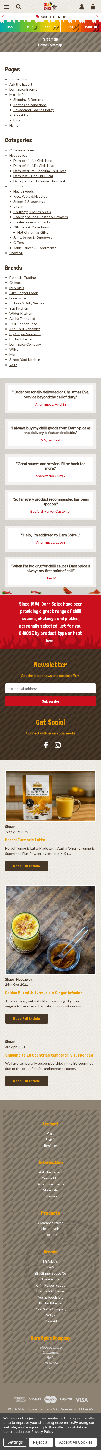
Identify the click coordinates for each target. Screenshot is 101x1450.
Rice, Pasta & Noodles (30, 196)
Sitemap (50, 1196)
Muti (12, 354)
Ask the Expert (20, 84)
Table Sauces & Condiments (34, 248)
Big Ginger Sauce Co (25, 334)
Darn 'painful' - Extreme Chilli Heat (39, 181)
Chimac (15, 283)
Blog (16, 120)
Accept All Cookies (76, 1442)
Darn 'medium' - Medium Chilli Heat (39, 171)
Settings (15, 1442)
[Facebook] (45, 745)
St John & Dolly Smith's (26, 303)
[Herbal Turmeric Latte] (50, 796)
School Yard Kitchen (24, 359)
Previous (3, 16)
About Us (20, 115)
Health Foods (23, 191)
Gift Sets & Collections (31, 227)
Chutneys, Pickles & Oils (32, 212)
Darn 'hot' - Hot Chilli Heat (33, 176)
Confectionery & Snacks (31, 222)
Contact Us (18, 79)
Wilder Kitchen (20, 313)
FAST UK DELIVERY (53, 17)
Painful (91, 27)
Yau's (13, 365)
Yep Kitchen (18, 308)
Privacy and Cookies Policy (33, 110)
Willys (13, 349)
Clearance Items (22, 150)
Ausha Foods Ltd (22, 318)
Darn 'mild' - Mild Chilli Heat (34, 165)
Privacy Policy (42, 1431)
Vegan (18, 207)
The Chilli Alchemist (24, 329)
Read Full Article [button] (26, 866)
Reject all (41, 1442)
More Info (17, 94)
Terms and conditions (30, 105)
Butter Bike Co (20, 339)
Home (13, 125)
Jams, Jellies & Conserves (32, 237)
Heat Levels (18, 155)
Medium (50, 27)
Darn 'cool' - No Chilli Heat (33, 160)
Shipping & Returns (28, 99)
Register (50, 1145)
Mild (30, 27)
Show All (16, 253)
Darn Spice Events (23, 89)
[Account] (81, 6)
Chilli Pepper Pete (23, 324)
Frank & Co (17, 298)
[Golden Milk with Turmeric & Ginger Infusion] (50, 930)
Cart (50, 1133)
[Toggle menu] (6, 6)
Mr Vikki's (16, 288)
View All (50, 1321)
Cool (10, 27)
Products (16, 186)
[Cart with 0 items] (93, 6)
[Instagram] (57, 745)
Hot (70, 27)
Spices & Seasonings (29, 201)
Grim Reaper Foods (23, 293)
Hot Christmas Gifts (32, 232)
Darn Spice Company (25, 344)
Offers (18, 242)
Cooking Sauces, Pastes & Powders (40, 217)
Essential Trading (22, 277)
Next (97, 16)
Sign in (51, 1139)
